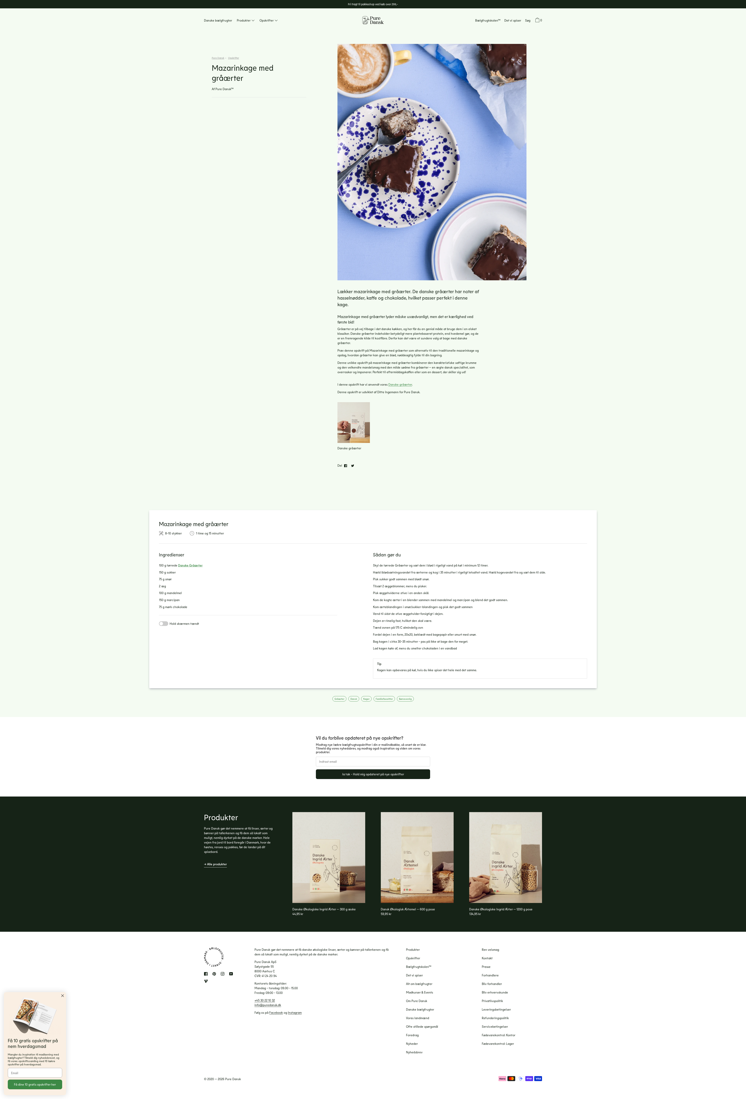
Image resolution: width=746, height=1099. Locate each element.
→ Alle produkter (215, 864)
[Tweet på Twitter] (352, 465)
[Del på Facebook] (345, 465)
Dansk (353, 698)
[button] (527, 21)
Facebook (276, 1012)
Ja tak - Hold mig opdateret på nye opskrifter (373, 774)
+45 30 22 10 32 (264, 1000)
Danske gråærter (400, 384)
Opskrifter (233, 58)
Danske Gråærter (190, 565)
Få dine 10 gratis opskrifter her (35, 1084)
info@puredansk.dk (267, 1005)
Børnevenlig (405, 698)
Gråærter (339, 698)
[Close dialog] (62, 996)
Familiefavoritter (384, 698)
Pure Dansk (218, 58)
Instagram (295, 1012)
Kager (366, 698)
